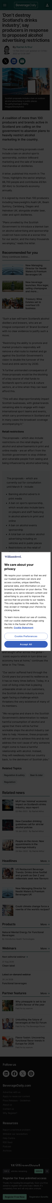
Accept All (26, 644)
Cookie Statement (23, 627)
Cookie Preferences (26, 636)
